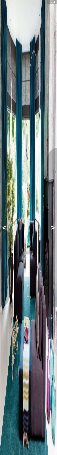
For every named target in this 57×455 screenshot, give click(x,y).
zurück (52, 2)
